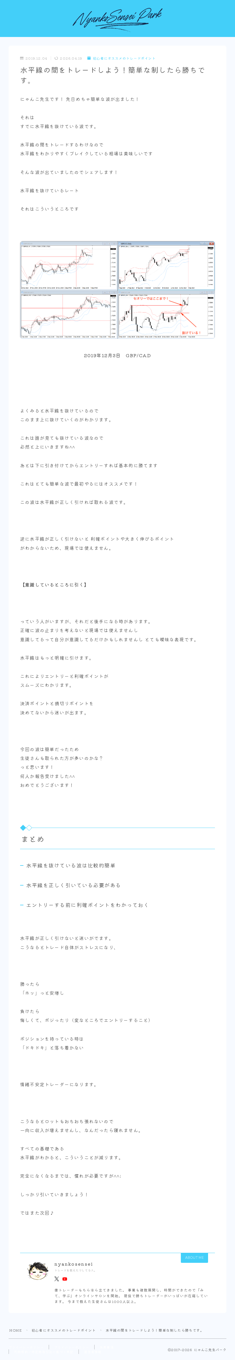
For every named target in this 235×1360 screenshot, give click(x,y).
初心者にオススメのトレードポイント (124, 58)
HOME (15, 1330)
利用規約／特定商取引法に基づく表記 (43, 1351)
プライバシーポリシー (26, 1347)
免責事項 (107, 1347)
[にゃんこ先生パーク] (118, 20)
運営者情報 (92, 1351)
